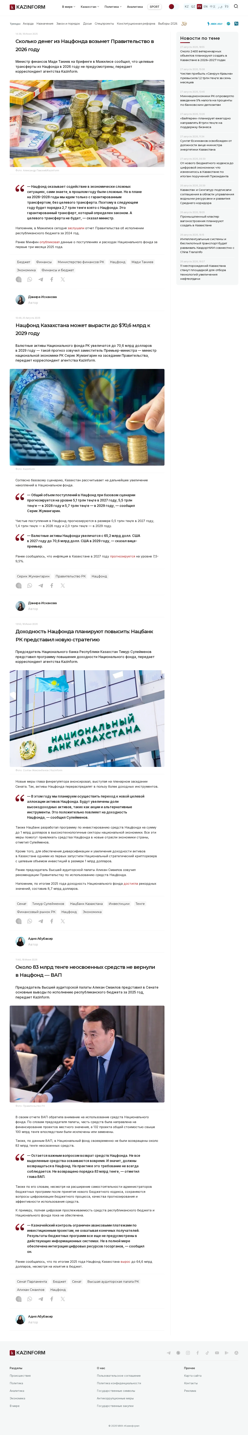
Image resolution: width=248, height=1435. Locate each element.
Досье (87, 23)
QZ (193, 6)
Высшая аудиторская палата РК (113, 1281)
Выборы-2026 (167, 23)
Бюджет (23, 262)
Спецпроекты (104, 23)
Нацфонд (118, 262)
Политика (16, 1383)
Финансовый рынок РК (36, 912)
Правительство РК (71, 576)
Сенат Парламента (32, 1281)
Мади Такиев (142, 262)
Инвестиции (119, 904)
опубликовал (50, 242)
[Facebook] (52, 280)
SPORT (154, 7)
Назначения (44, 23)
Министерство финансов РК (81, 262)
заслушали (76, 228)
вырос (125, 1262)
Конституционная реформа (136, 23)
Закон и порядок (68, 23)
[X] (63, 280)
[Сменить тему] (174, 6)
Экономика (26, 270)
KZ (187, 6)
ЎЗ (226, 6)
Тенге (140, 904)
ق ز (220, 6)
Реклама (190, 1391)
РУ (199, 6)
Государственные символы (116, 1391)
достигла (131, 883)
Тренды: (15, 23)
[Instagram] (19, 280)
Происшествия (20, 1375)
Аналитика (135, 6)
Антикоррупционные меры (115, 1398)
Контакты (191, 1383)
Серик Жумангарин (33, 576)
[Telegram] (41, 280)
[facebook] (198, 1353)
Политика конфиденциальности (119, 1383)
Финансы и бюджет (58, 270)
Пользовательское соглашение (119, 1375)
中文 (213, 6)
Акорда (28, 23)
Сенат (21, 904)
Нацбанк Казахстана (86, 904)
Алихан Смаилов (30, 1290)
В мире (15, 1406)
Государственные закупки (115, 1406)
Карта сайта (193, 1375)
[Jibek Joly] (216, 24)
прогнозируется (122, 556)
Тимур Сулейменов (48, 904)
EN (206, 6)
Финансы (44, 262)
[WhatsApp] (30, 280)
